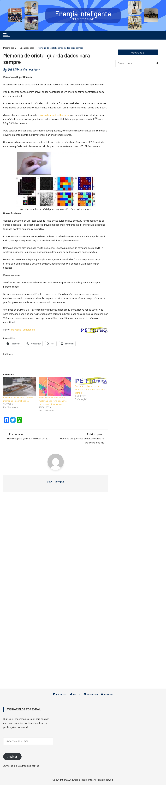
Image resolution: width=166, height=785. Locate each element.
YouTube (108, 694)
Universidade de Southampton (53, 114)
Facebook (61, 694)
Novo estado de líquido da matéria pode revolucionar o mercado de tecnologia (53, 400)
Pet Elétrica (15, 69)
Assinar (12, 757)
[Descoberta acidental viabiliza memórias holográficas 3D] (19, 386)
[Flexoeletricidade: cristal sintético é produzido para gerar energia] (91, 380)
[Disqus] (55, 543)
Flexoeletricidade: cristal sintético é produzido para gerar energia (90, 389)
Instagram (92, 694)
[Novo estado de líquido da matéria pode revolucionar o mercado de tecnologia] (55, 386)
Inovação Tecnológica (23, 329)
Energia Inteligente (83, 13)
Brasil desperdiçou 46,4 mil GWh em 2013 (29, 438)
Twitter (76, 694)
